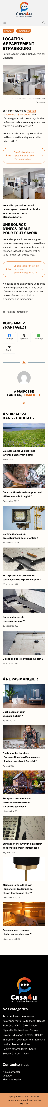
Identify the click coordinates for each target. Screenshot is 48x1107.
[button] (43, 22)
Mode (15, 1044)
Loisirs (6, 1044)
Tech (26, 1053)
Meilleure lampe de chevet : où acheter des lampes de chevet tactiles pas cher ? (18, 889)
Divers (6, 1035)
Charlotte (32, 395)
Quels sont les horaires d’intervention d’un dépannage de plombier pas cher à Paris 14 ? (21, 757)
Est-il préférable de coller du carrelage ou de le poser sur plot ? (22, 577)
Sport (18, 1053)
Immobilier (24, 30)
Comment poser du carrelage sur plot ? (14, 619)
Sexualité (8, 1053)
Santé (32, 1049)
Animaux (15, 1016)
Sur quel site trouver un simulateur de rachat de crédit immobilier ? (22, 845)
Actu (5, 1016)
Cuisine (34, 1030)
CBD (18, 1025)
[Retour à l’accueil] (24, 9)
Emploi (29, 1035)
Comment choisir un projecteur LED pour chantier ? (20, 536)
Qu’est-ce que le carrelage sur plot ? (23, 658)
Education (17, 1035)
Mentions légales (12, 1079)
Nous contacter (11, 1071)
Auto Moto (29, 1020)
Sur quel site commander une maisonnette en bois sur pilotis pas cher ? (17, 802)
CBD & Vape (30, 1025)
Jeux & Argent (25, 1039)
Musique (25, 1044)
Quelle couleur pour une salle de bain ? (14, 714)
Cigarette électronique (15, 1030)
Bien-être (8, 1025)
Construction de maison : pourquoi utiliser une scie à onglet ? (22, 494)
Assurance (28, 1016)
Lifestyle (40, 1039)
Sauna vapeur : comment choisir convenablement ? (17, 932)
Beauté (41, 1020)
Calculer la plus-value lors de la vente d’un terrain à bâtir (19, 452)
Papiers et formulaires (15, 1049)
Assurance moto (12, 1020)
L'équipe (7, 1075)
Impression (9, 1039)
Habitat (8, 30)
